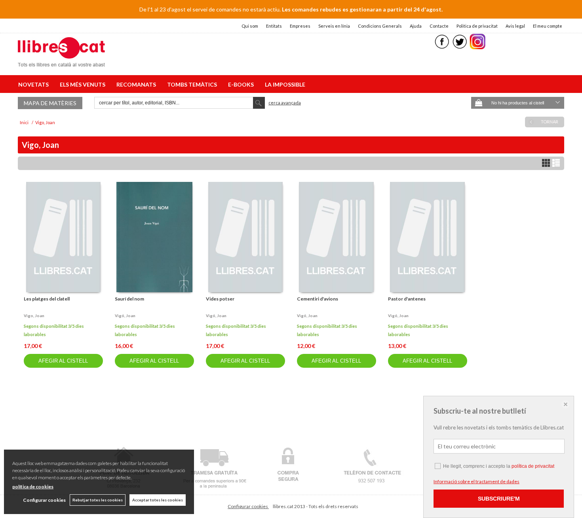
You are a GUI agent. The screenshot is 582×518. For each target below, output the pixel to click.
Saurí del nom (129, 299)
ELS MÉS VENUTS (84, 84)
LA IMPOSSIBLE (285, 84)
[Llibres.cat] (61, 61)
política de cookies (32, 487)
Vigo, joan (34, 315)
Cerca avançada (284, 102)
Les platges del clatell (47, 299)
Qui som (250, 25)
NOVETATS (34, 84)
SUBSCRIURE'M (499, 498)
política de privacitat (533, 466)
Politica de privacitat (477, 25)
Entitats (274, 25)
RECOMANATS (137, 84)
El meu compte (547, 25)
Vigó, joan (125, 315)
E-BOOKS (242, 84)
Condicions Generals (380, 25)
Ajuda (416, 25)
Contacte (439, 25)
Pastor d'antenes (407, 299)
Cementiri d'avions (317, 299)
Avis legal (515, 25)
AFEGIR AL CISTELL (63, 361)
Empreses (300, 25)
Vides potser (220, 299)
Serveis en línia (334, 25)
